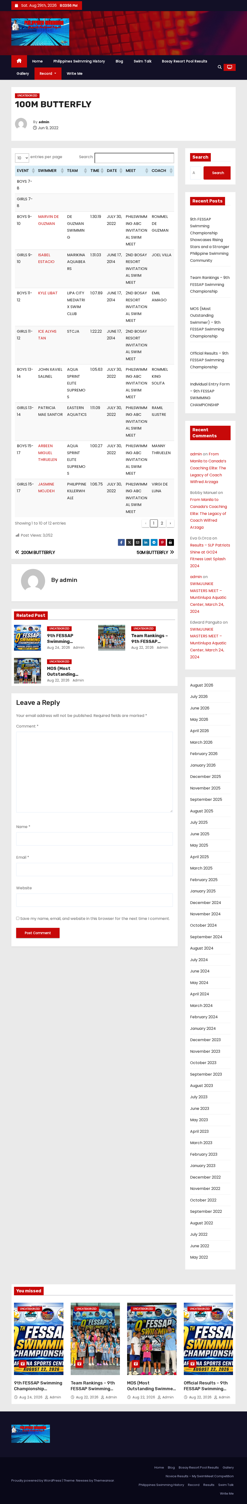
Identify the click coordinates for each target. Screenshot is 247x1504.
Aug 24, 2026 (58, 647)
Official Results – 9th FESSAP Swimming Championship (209, 360)
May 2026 (199, 719)
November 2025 (205, 788)
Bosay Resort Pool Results (184, 61)
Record (47, 73)
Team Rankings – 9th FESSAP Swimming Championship (210, 284)
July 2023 (198, 1097)
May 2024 (199, 982)
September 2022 (206, 1211)
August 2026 (201, 685)
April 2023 (199, 1131)
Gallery (23, 73)
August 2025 (201, 811)
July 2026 (199, 696)
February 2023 (203, 1154)
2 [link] (162, 523)
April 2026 (199, 731)
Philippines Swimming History (79, 61)
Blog (119, 61)
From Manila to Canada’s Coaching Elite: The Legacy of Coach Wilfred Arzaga (208, 468)
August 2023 (201, 1085)
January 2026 (203, 765)
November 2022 (205, 1188)
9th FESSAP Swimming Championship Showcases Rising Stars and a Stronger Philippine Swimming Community (209, 239)
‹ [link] (145, 523)
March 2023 (201, 1143)
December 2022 (205, 1177)
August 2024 (201, 948)
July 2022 (198, 1234)
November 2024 (205, 914)
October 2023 (203, 1063)
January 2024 (203, 1028)
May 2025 (199, 845)
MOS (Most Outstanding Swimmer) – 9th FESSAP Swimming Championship (207, 322)
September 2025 (206, 799)
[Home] (19, 61)
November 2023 (205, 1051)
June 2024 (200, 971)
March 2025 (201, 868)
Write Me (75, 73)
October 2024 (203, 925)
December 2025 (205, 776)
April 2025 (199, 857)
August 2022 (201, 1223)
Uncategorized (27, 95)
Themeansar (104, 1480)
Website (24, 888)
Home (37, 61)
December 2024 (205, 902)
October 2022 (203, 1200)
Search (200, 157)
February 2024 (204, 1017)
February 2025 (204, 880)
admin (44, 122)
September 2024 (206, 937)
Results (208, 1485)
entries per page (46, 157)
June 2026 (199, 708)
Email (22, 857)
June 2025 (199, 834)
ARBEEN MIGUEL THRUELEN (47, 452)
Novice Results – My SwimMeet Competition (200, 1476)
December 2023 (205, 1040)
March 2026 (201, 742)
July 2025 (199, 822)
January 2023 (202, 1165)
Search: (86, 157)
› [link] (170, 523)
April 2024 (199, 994)
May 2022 (199, 1257)
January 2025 (203, 891)
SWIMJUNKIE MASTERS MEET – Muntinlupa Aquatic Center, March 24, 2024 (208, 597)
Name (23, 827)
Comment (27, 726)
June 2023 (199, 1108)
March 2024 (201, 1005)
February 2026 (204, 753)
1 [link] (153, 523)
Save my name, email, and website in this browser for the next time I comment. (95, 918)
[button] (220, 67)
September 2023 (206, 1074)
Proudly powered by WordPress (36, 1480)
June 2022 (199, 1246)
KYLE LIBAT (48, 293)
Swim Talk (143, 61)
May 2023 (199, 1120)
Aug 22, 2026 (142, 647)
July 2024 (199, 960)
